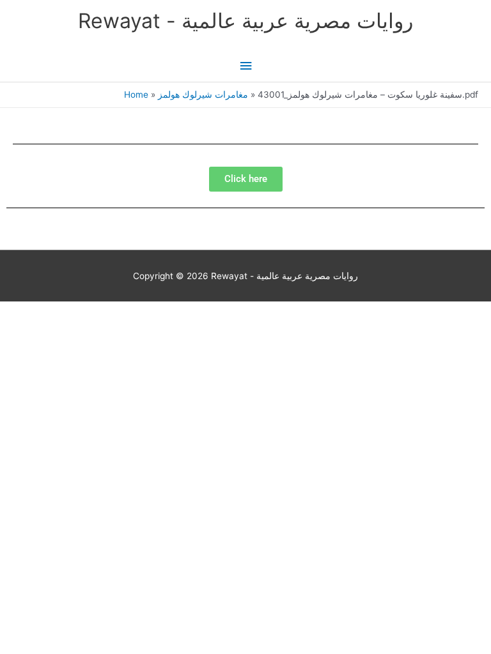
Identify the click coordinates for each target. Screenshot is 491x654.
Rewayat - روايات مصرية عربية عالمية (245, 20)
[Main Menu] (245, 66)
